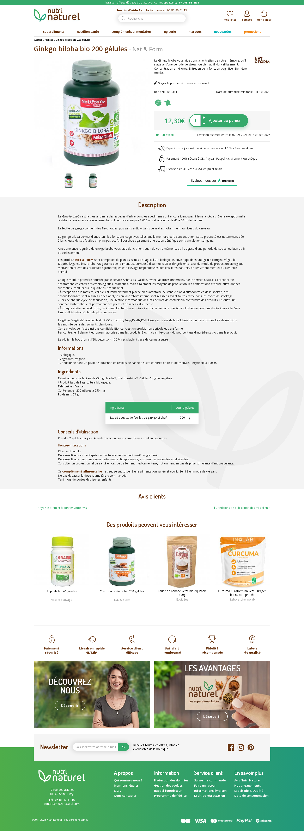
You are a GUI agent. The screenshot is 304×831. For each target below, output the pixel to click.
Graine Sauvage (61, 600)
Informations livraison (210, 791)
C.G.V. (118, 791)
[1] (174, 606)
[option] (68, 180)
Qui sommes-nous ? (128, 780)
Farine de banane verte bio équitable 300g (182, 593)
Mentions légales (126, 785)
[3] (182, 606)
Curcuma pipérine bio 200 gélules (122, 591)
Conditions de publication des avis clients (242, 508)
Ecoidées (182, 599)
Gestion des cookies (168, 785)
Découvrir (70, 705)
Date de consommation (251, 796)
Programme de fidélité (170, 796)
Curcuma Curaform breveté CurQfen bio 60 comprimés (242, 593)
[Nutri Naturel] (72, 15)
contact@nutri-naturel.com (62, 804)
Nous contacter (125, 796)
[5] (190, 606)
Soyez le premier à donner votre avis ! (183, 83)
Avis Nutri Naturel (247, 780)
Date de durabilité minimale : (235, 92)
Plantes (49, 40)
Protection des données (171, 780)
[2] (178, 606)
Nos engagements (247, 785)
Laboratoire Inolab (242, 599)
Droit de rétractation (209, 796)
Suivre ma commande (210, 780)
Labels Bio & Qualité (248, 791)
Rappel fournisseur (168, 791)
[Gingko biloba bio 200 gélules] (68, 180)
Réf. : (157, 92)
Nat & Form (147, 49)
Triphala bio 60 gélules (62, 591)
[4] (186, 606)
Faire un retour (205, 785)
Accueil (38, 40)
